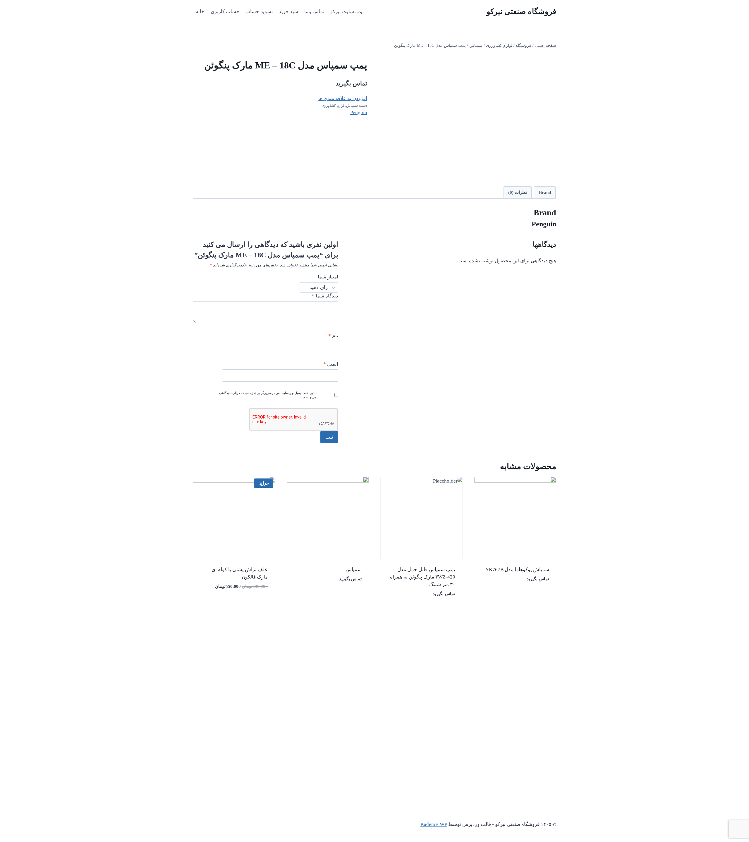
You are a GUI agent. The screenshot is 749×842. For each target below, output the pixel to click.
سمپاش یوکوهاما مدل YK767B (517, 569)
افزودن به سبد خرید (250, 604)
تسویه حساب (259, 11)
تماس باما (314, 11)
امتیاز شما (328, 277)
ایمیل (330, 364)
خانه (200, 11)
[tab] (545, 192)
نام (333, 335)
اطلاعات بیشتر (536, 596)
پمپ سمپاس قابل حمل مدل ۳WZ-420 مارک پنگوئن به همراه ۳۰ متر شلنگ (422, 577)
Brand (545, 192)
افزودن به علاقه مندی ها (342, 98)
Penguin (358, 112)
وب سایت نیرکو (346, 11)
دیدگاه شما (325, 296)
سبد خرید (288, 11)
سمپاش (352, 106)
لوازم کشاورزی (333, 106)
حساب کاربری (225, 11)
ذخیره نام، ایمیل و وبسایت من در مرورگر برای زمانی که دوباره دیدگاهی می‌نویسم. (268, 395)
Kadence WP (433, 824)
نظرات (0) (517, 192)
